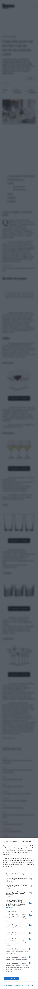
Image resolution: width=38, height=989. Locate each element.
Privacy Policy (30, 985)
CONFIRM (11, 978)
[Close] (34, 841)
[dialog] (19, 913)
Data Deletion (8, 985)
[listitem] (19, 874)
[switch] (30, 879)
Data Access (19, 985)
